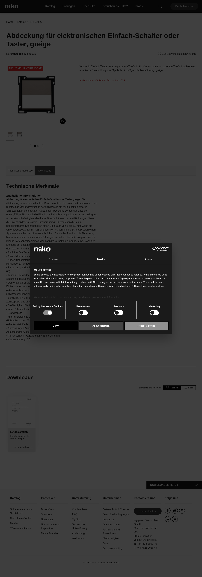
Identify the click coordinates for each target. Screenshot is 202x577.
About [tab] (148, 259)
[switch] (83, 312)
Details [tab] (101, 259)
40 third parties (58, 297)
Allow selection (101, 325)
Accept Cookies (146, 325)
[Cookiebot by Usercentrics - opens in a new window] (155, 249)
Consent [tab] (53, 259)
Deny (55, 325)
